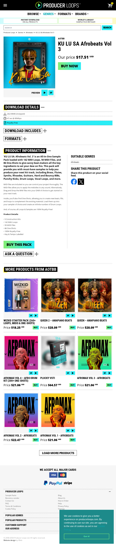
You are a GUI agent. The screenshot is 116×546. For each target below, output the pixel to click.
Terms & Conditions (13, 506)
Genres (48, 14)
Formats (64, 14)
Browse (33, 14)
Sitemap (61, 509)
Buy (36, 327)
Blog (60, 495)
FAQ (7, 503)
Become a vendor (12, 498)
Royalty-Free (12, 122)
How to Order (63, 501)
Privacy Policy (63, 506)
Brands (80, 14)
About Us (61, 498)
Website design (10, 540)
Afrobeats (75, 162)
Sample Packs (10, 495)
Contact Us (9, 501)
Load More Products (58, 453)
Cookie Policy (10, 509)
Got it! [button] (87, 536)
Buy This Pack (19, 244)
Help (60, 503)
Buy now (69, 65)
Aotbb (61, 38)
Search (107, 27)
